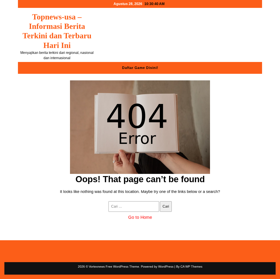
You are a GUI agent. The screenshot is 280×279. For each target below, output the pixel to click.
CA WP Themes (191, 266)
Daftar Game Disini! (140, 68)
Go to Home (140, 217)
